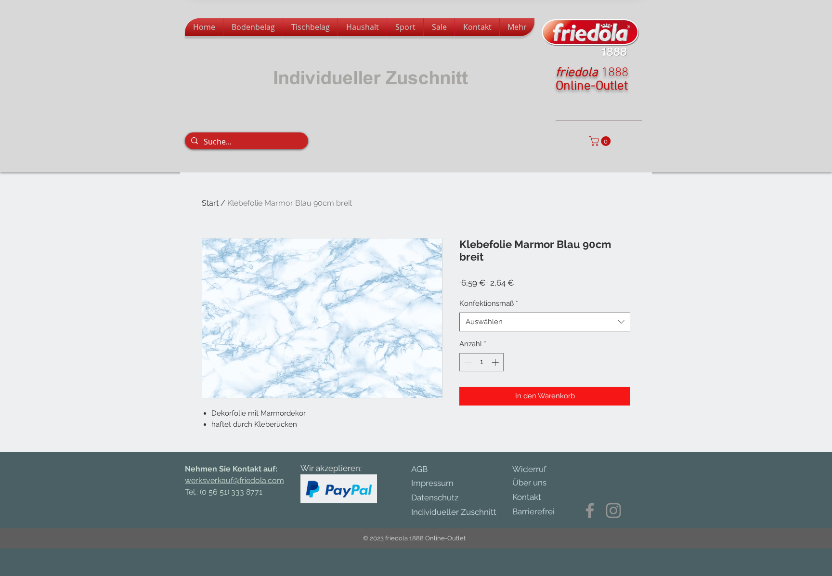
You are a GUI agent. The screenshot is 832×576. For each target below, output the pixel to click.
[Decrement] (467, 362)
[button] (601, 141)
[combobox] (544, 322)
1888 (614, 72)
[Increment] (496, 362)
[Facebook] (590, 510)
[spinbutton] (482, 362)
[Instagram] (613, 510)
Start (210, 203)
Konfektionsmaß (488, 303)
